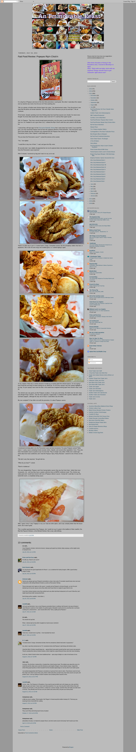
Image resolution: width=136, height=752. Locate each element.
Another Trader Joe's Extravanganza (100, 113)
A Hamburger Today (95, 256)
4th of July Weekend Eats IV (97, 174)
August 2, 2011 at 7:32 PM (29, 656)
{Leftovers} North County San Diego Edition (100, 225)
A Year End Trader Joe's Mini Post (98, 373)
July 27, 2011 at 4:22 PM (29, 625)
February (93, 193)
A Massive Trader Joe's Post (96, 380)
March (92, 191)
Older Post (80, 730)
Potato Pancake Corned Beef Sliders (99, 418)
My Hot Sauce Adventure (97, 124)
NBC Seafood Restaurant (97, 115)
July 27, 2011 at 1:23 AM (29, 612)
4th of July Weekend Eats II (97, 179)
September (94, 102)
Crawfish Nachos (93, 428)
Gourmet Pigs (93, 263)
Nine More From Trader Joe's (97, 382)
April (92, 189)
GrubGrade (93, 243)
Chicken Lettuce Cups (95, 408)
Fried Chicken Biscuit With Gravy (99, 149)
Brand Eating (93, 211)
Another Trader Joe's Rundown (97, 394)
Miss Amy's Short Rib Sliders (96, 420)
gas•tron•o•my (94, 224)
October (93, 100)
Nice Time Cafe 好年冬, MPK (96, 291)
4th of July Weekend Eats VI (97, 169)
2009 (90, 201)
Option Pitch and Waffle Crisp (98, 351)
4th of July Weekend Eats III (97, 176)
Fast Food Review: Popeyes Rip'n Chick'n (101, 120)
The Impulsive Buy (95, 217)
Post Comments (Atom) (31, 733)
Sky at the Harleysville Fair (96, 322)
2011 (90, 93)
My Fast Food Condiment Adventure (100, 136)
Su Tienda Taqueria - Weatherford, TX (99, 231)
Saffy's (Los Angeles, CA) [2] (96, 252)
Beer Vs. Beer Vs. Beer (96, 338)
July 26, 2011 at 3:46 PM (29, 562)
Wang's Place (94, 127)
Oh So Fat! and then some (97, 296)
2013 (90, 89)
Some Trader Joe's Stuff (95, 371)
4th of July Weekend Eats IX (97, 162)
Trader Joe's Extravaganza (96, 390)
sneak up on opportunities (96, 272)
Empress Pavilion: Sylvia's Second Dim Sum (102, 158)
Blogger (71, 747)
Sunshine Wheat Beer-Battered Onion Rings (101, 406)
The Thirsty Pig (94, 290)
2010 (90, 199)
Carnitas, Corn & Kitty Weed (97, 117)
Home (51, 730)
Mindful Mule (93, 271)
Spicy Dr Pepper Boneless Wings (98, 426)
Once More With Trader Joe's (97, 384)
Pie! (90, 347)
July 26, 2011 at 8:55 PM (29, 598)
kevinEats (92, 250)
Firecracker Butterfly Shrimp (47, 128)
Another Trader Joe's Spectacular (98, 392)
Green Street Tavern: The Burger (99, 138)
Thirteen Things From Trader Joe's (98, 378)
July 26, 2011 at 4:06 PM (29, 573)
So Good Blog (93, 277)
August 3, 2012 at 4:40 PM (29, 703)
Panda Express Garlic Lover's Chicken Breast (102, 151)
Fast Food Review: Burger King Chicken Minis (102, 122)
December (94, 95)
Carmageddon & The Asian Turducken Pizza (102, 131)
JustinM (24, 604)
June (92, 184)
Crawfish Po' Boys (94, 414)
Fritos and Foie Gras (28, 557)
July (92, 107)
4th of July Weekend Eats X (97, 160)
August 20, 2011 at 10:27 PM (30, 676)
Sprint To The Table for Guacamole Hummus (100, 328)
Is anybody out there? (95, 334)
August (93, 105)
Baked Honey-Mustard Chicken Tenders (100, 410)
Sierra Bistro (93, 143)
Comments (93, 362)
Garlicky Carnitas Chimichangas (97, 412)
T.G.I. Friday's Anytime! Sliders (98, 129)
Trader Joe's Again (94, 386)
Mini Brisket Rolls (93, 424)
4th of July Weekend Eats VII (98, 167)
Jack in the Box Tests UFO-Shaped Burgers (100, 212)
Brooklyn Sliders (93, 430)
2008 (90, 203)
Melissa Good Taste (95, 230)
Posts (91, 359)
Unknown (25, 579)
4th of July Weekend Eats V (97, 172)
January (93, 196)
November (94, 98)
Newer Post (21, 730)
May (92, 186)
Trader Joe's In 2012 (94, 397)
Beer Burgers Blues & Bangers (98, 134)
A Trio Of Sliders (94, 141)
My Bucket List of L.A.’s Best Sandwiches (100, 310)
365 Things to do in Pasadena (98, 236)
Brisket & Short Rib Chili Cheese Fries (99, 416)
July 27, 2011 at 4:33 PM (29, 635)
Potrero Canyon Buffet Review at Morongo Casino (102, 297)
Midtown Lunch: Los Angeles (98, 309)
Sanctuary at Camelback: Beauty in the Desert (101, 316)
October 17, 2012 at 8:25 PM (30, 713)
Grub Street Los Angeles (96, 302)
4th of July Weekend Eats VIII (98, 165)
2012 (90, 91)
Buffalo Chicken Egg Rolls (96, 432)
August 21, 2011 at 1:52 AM (29, 691)
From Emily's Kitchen (96, 346)
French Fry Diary (94, 284)
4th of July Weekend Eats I (97, 181)
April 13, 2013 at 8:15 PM (29, 723)
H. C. (23, 640)
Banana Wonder (94, 326)
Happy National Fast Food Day (97, 285)
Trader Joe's (92, 399)
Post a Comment (24, 726)
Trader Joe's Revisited (95, 388)
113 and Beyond (94, 321)
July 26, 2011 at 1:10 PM (29, 552)
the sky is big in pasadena (97, 332)
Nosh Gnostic (26, 567)
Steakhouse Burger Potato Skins (97, 422)
